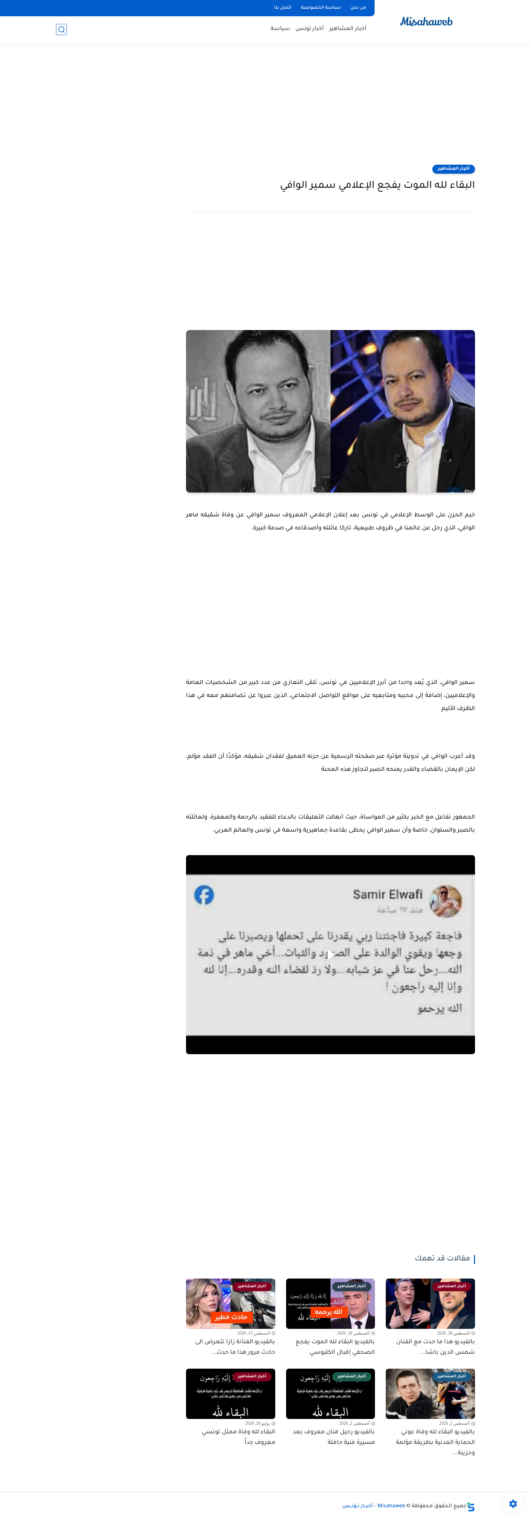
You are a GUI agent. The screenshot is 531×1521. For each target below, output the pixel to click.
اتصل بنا (283, 7)
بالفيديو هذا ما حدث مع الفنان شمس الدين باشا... (435, 1347)
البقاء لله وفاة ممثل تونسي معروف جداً (238, 1437)
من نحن (358, 7)
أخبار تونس (309, 29)
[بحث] (61, 29)
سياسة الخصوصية (321, 7)
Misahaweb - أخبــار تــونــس (373, 1506)
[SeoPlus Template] (470, 1507)
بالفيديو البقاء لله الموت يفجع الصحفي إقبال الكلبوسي (335, 1347)
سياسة (280, 29)
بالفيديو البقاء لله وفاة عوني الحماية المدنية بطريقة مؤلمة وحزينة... (435, 1443)
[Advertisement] (265, 108)
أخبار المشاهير (348, 29)
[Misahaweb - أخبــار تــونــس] (426, 21)
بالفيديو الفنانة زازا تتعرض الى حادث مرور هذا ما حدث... (235, 1347)
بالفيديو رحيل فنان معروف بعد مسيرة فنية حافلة (334, 1437)
